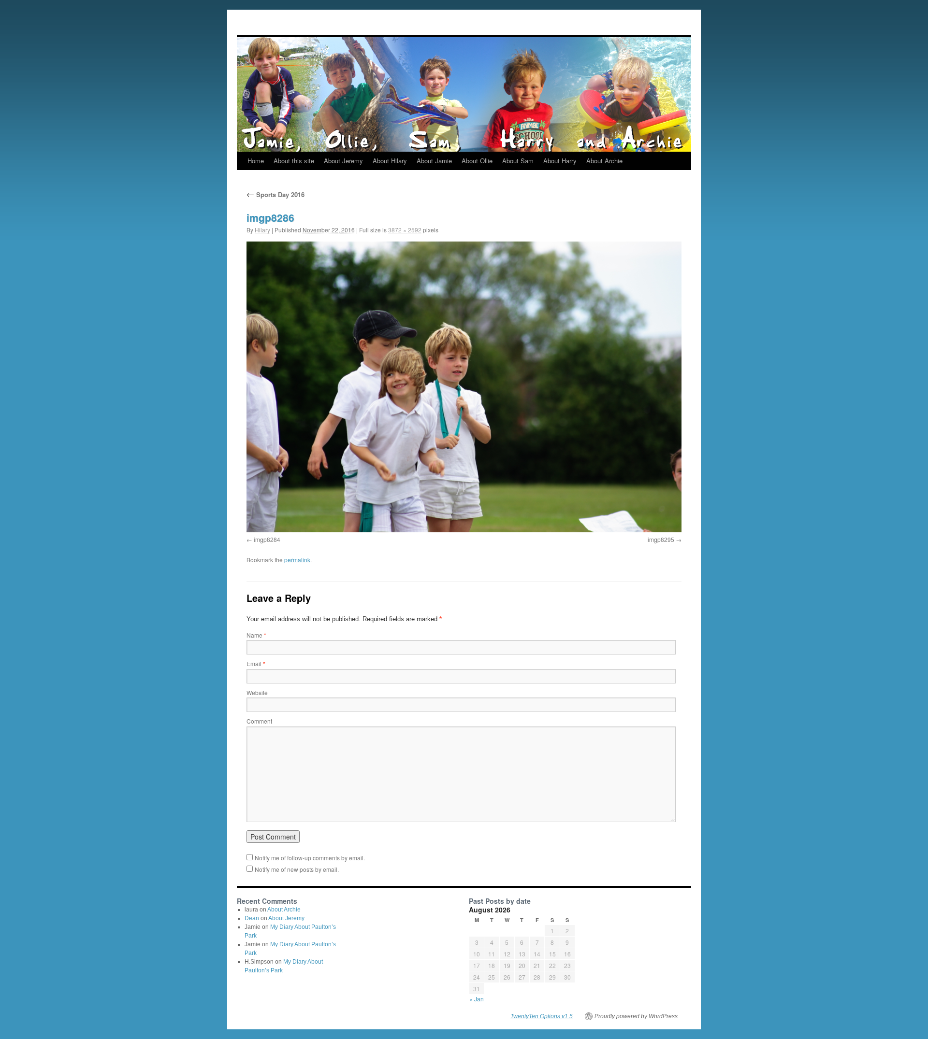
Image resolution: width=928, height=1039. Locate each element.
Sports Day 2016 (275, 194)
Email (255, 663)
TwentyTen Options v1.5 (541, 1016)
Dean (252, 918)
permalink (297, 559)
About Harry (560, 160)
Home (255, 160)
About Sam (518, 160)
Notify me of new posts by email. (297, 869)
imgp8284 (267, 539)
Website (257, 692)
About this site (294, 160)
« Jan (476, 999)
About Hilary (390, 160)
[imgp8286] (464, 387)
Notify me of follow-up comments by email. (310, 858)
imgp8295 (661, 539)
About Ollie (477, 160)
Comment (259, 721)
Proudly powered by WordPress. (636, 1016)
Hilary (262, 230)
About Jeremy (343, 160)
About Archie (604, 160)
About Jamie (434, 160)
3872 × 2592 (404, 230)
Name (256, 635)
